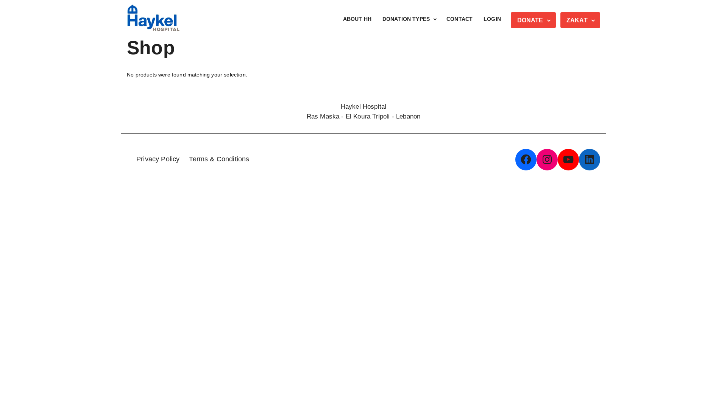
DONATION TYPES (406, 19)
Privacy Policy (157, 159)
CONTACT (459, 19)
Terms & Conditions (219, 159)
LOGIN (492, 19)
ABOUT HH (357, 19)
